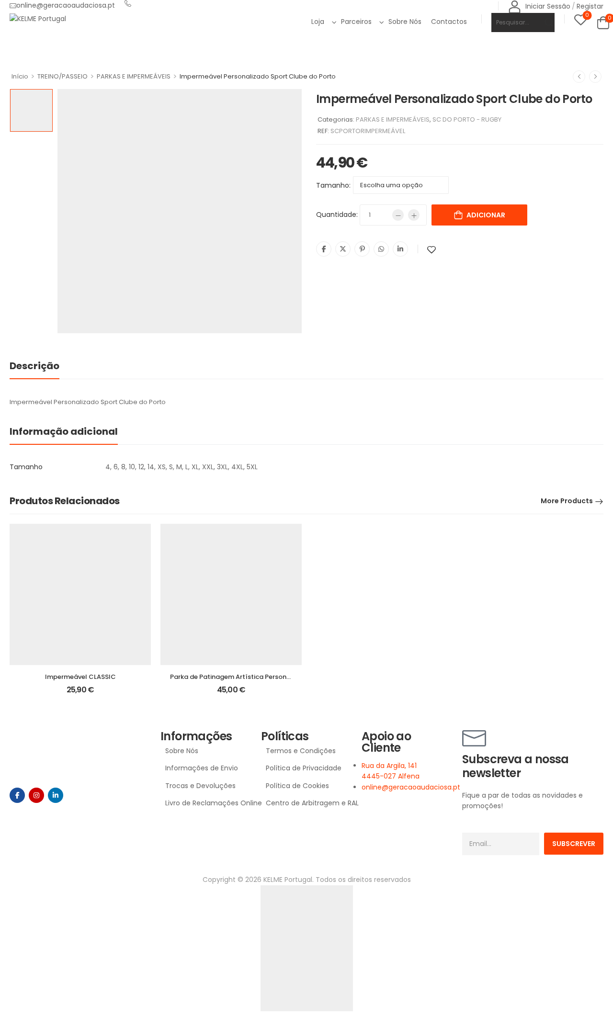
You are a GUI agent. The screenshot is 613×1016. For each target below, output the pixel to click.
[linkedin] (55, 795)
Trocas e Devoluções (200, 785)
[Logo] (38, 18)
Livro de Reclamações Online (208, 803)
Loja (317, 21)
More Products (567, 501)
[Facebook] (323, 249)
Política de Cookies (297, 785)
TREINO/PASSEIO (62, 76)
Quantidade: (337, 214)
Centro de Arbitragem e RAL (309, 803)
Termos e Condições (301, 751)
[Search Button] (543, 22)
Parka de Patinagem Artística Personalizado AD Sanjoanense (266, 676)
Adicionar (485, 215)
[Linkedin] (400, 249)
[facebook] (17, 795)
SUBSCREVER (573, 843)
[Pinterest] (362, 249)
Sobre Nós (404, 21)
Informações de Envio (201, 768)
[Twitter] (343, 249)
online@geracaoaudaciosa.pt (65, 5)
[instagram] (36, 795)
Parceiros (356, 21)
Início (19, 76)
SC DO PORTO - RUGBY (466, 119)
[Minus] (398, 215)
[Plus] (414, 215)
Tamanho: (333, 185)
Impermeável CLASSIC (80, 676)
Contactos (449, 21)
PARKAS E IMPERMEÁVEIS (133, 76)
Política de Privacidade (303, 768)
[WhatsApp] (381, 249)
